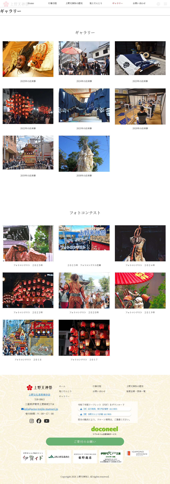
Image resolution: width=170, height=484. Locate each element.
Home (31, 3)
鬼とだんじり (96, 3)
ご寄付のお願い (85, 441)
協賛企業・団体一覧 (136, 391)
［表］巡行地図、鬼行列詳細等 (100, 408)
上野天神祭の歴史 (74, 3)
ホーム (62, 386)
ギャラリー (117, 3)
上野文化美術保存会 (39, 394)
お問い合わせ (139, 3)
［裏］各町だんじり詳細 (97, 414)
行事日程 (52, 3)
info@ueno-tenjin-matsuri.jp (41, 409)
